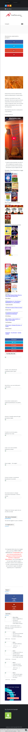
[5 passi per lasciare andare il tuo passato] (8, 666)
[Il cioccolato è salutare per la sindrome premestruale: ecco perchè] (13, 394)
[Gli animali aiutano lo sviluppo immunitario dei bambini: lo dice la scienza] (13, 486)
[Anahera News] (14, 16)
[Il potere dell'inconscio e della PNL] (14, 213)
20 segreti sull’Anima (17, 643)
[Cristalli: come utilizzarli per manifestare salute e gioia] (13, 363)
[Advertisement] (14, 68)
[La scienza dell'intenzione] (15, 181)
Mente (14, 617)
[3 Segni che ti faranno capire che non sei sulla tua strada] (13, 503)
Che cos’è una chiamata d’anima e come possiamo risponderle (18, 635)
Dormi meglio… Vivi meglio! (11, 463)
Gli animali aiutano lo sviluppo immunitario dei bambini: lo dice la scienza (12, 494)
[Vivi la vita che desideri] (20, 213)
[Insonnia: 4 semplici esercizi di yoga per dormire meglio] (13, 409)
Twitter (14, 342)
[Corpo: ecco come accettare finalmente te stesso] (13, 441)
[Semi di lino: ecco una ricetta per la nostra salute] (13, 378)
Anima (14, 632)
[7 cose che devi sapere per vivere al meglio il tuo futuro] (8, 677)
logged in (12, 520)
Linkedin (14, 348)
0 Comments (13, 638)
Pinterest (15, 350)
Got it (19, 731)
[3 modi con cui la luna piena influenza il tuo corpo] (13, 425)
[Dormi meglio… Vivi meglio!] (13, 456)
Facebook (14, 339)
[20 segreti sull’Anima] (8, 646)
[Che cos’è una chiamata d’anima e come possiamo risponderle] (8, 636)
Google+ (14, 345)
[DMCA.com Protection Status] (8, 718)
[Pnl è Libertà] (8, 213)
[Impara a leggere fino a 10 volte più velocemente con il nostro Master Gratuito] (8, 621)
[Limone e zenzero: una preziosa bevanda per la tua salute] (13, 470)
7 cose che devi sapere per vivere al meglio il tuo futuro (17, 676)
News (17, 617)
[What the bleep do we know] (8, 181)
